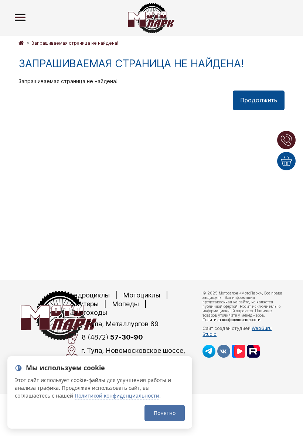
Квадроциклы (88, 295)
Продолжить (258, 100)
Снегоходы (89, 312)
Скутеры (85, 304)
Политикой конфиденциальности (117, 395)
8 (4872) (112, 337)
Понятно (165, 412)
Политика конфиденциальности (231, 319)
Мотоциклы (141, 295)
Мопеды (125, 304)
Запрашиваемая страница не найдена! (74, 43)
